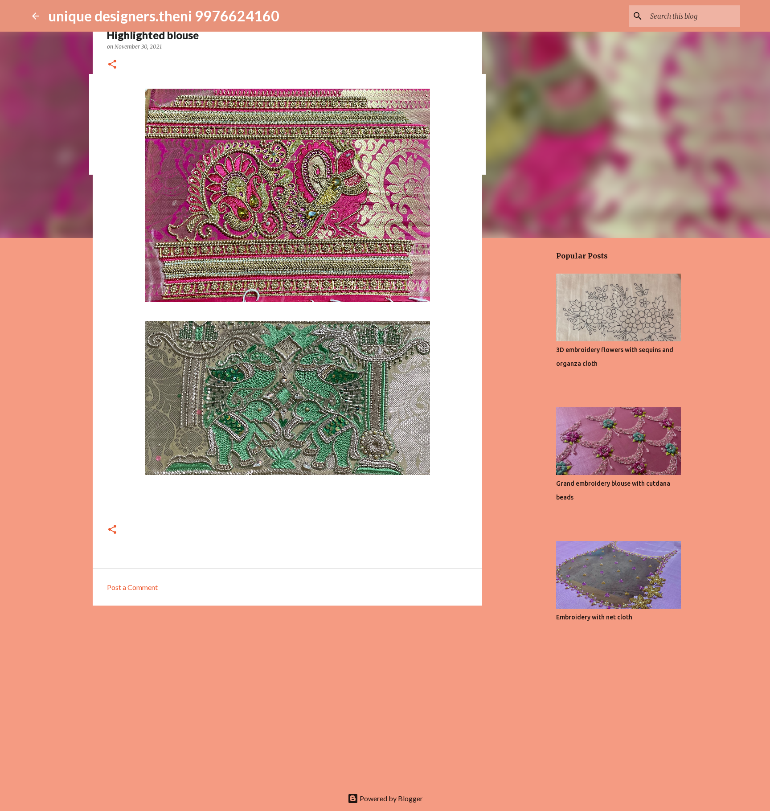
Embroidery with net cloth (594, 617)
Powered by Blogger (390, 798)
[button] (112, 65)
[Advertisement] (287, 681)
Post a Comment (132, 587)
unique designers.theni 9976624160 (163, 16)
